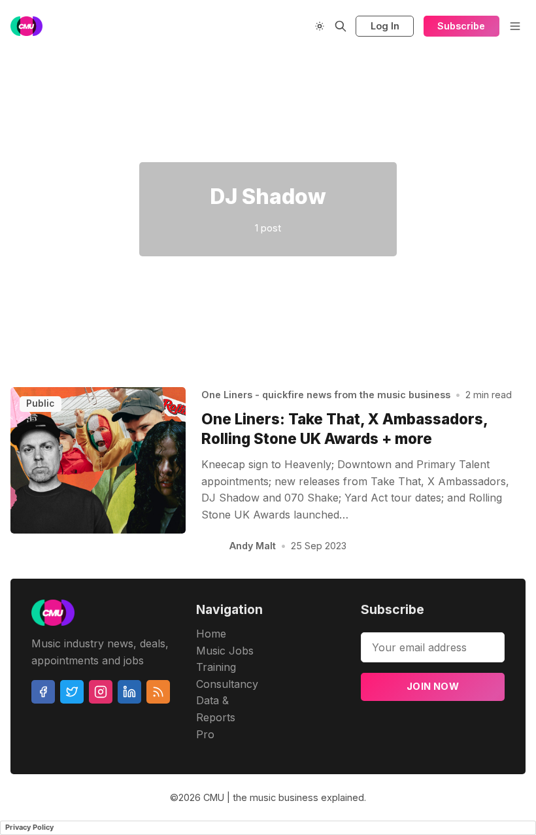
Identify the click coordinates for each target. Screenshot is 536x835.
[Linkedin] (129, 692)
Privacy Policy (29, 827)
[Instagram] (100, 692)
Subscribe (461, 25)
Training (216, 666)
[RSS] (158, 692)
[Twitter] (72, 692)
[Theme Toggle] (319, 26)
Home (211, 633)
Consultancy (227, 683)
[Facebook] (43, 692)
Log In (385, 25)
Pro (205, 734)
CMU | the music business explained (283, 797)
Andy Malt (252, 545)
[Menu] (515, 26)
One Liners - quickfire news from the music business (325, 394)
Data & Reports (215, 709)
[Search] (340, 26)
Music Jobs (225, 650)
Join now (433, 686)
